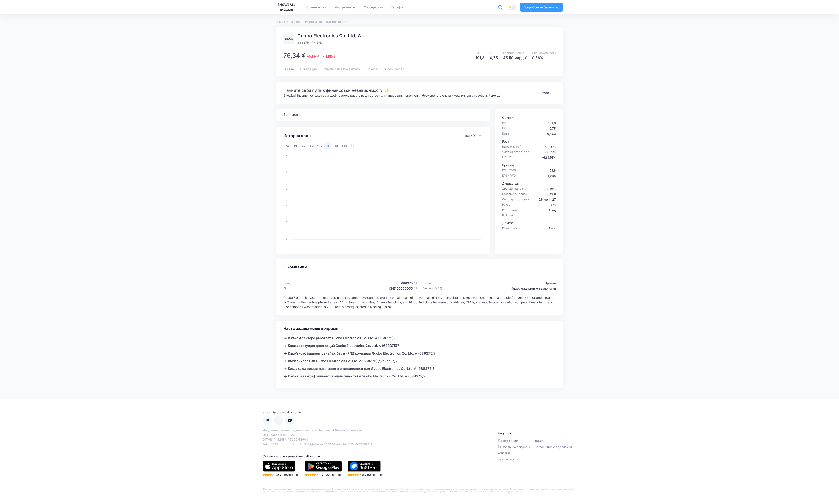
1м (295, 145)
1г (328, 145)
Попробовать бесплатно (541, 7)
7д (287, 145)
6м (312, 145)
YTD (320, 145)
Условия (504, 453)
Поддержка (510, 441)
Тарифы (540, 441)
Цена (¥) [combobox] (471, 135)
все (344, 145)
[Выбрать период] (353, 145)
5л (336, 145)
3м (303, 145)
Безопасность (508, 459)
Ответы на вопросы (515, 447)
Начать (545, 93)
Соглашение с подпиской (553, 447)
